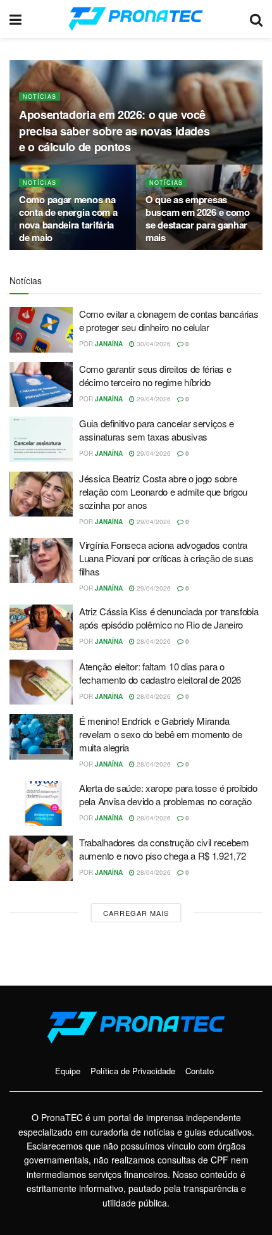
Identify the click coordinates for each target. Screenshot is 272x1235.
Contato (199, 1071)
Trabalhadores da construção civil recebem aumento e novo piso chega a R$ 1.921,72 (164, 849)
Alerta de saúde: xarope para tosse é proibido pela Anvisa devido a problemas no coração (168, 794)
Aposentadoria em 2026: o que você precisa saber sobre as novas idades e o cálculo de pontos (114, 130)
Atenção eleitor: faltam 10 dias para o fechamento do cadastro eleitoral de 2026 (160, 673)
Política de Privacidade (132, 1071)
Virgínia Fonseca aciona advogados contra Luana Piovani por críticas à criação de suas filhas (166, 558)
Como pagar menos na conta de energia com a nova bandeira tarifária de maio (68, 218)
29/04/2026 (153, 398)
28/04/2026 (153, 641)
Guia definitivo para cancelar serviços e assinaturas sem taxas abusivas (156, 430)
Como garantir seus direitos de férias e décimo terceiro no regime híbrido (155, 375)
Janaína (109, 343)
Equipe (67, 1071)
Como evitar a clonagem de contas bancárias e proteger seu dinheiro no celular (168, 320)
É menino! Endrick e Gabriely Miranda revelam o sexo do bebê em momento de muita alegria (160, 734)
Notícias (39, 96)
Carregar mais (136, 913)
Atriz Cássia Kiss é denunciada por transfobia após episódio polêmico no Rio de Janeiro (169, 618)
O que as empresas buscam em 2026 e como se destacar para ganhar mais (197, 218)
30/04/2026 (153, 343)
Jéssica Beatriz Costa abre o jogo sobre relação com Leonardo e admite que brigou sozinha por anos (163, 491)
